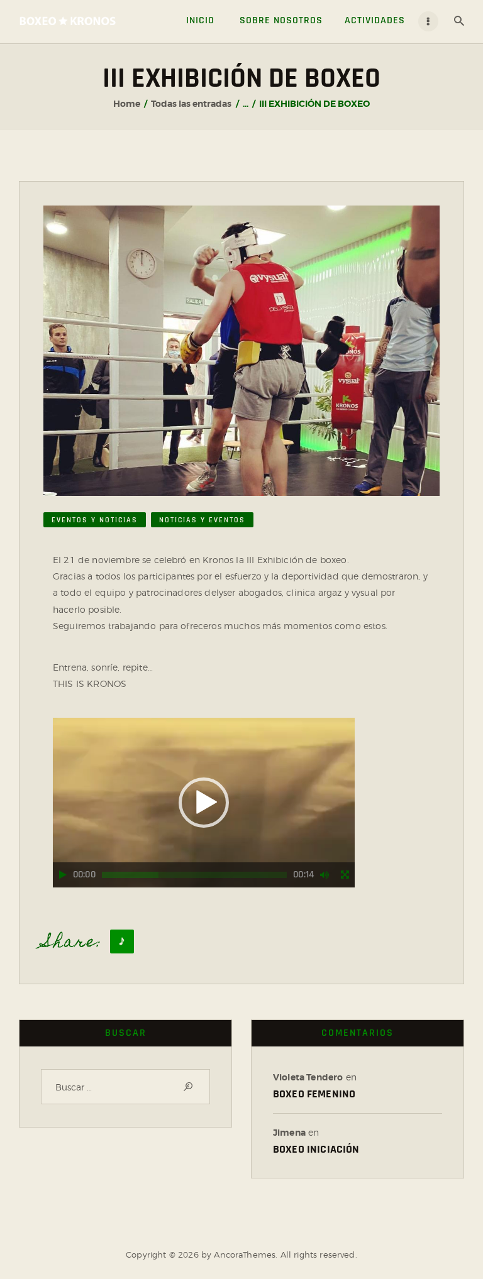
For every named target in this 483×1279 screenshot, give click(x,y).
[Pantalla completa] (344, 875)
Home (126, 103)
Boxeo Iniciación (316, 1149)
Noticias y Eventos (202, 520)
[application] (204, 802)
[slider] (194, 875)
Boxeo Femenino (314, 1094)
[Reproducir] (63, 875)
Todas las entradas (191, 103)
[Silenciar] (324, 875)
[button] (204, 802)
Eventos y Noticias (95, 520)
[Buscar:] (125, 1087)
